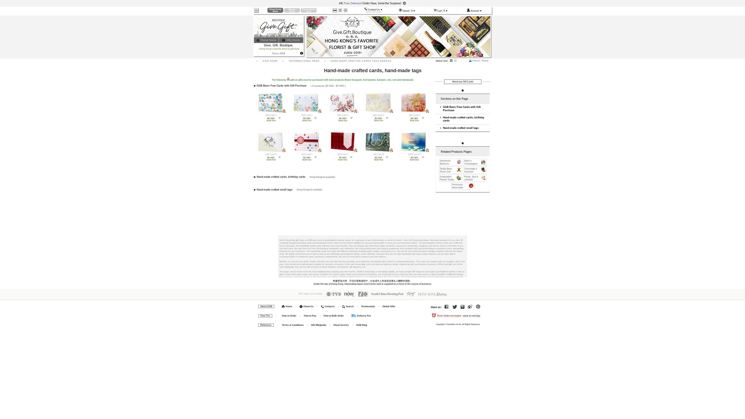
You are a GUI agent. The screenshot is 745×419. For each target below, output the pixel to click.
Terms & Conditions (293, 325)
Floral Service (341, 325)
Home (288, 306)
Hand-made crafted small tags (461, 128)
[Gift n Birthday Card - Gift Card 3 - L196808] (342, 102)
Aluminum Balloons (445, 162)
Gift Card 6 (414, 115)
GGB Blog (361, 325)
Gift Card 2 (307, 115)
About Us (308, 306)
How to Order (289, 316)
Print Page (480, 61)
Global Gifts (388, 306)
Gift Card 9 (271, 154)
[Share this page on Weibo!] (470, 307)
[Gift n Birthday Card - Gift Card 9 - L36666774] (270, 141)
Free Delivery (352, 3)
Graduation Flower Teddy (447, 178)
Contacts (329, 306)
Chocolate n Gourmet (470, 170)
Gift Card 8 (378, 154)
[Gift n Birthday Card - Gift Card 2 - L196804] (306, 102)
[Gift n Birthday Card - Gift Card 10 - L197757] (414, 141)
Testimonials (368, 306)
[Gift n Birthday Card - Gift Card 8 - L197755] (378, 141)
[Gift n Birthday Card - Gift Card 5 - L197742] (342, 141)
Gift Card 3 (342, 115)
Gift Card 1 (271, 115)
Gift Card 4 (378, 115)
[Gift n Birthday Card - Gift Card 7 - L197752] (306, 141)
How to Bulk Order (334, 316)
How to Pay (310, 316)
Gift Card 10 (414, 154)
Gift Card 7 (307, 154)
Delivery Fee (363, 316)
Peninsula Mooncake (457, 186)
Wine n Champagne (470, 162)
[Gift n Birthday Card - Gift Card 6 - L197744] (414, 102)
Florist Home (268, 40)
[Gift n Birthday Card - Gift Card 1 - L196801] (270, 102)
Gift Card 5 (342, 154)
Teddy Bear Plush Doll (446, 170)
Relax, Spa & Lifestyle (471, 178)
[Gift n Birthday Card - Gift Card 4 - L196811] (378, 102)
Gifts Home (292, 40)
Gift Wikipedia (318, 325)
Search (349, 306)
